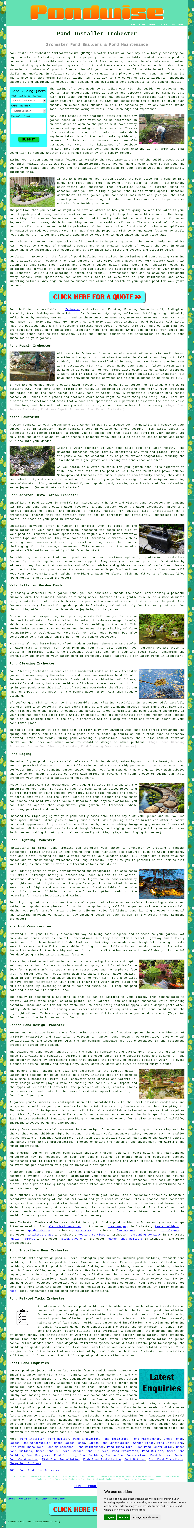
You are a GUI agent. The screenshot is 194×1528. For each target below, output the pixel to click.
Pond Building (65, 1455)
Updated (45, 1499)
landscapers (126, 1230)
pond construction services (113, 1355)
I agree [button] (110, 1517)
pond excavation (94, 1314)
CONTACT (163, 24)
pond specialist (60, 241)
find (21, 1258)
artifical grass (40, 1234)
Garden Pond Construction (30, 1443)
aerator (131, 546)
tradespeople (20, 1242)
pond (167, 178)
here (13, 1291)
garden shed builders (125, 1238)
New (37, 1499)
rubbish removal (22, 1238)
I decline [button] (123, 1517)
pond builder (62, 69)
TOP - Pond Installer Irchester (35, 1470)
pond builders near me (77, 1432)
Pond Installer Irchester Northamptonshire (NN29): (51, 53)
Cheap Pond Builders (52, 1451)
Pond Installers (116, 1438)
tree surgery (118, 1226)
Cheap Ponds (173, 1438)
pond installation (70, 1274)
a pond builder (122, 1222)
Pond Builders (91, 1455)
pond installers (58, 329)
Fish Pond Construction (154, 1447)
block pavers (71, 1238)
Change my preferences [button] (145, 1517)
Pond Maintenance (146, 1438)
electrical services (64, 1226)
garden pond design (43, 1044)
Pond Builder (58, 1438)
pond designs (31, 1075)
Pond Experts (59, 1499)
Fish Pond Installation (60, 1459)
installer (25, 226)
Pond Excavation (86, 1438)
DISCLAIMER (177, 24)
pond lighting (141, 910)
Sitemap (11, 1499)
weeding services (92, 1234)
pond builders (152, 321)
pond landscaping (162, 1343)
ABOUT (152, 24)
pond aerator (42, 502)
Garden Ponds (143, 1443)
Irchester (72, 309)
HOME (132, 24)
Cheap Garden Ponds (69, 1443)
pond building (85, 256)
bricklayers (170, 1230)
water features (61, 101)
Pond (13, 309)
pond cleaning (103, 702)
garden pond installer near (44, 1415)
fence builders (167, 1226)
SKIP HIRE (83, 1230)
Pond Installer (32, 1438)
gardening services (146, 1234)
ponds (73, 1059)
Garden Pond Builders (90, 1451)
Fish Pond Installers (26, 1447)
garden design (39, 1230)
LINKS (142, 24)
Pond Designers (38, 1455)
